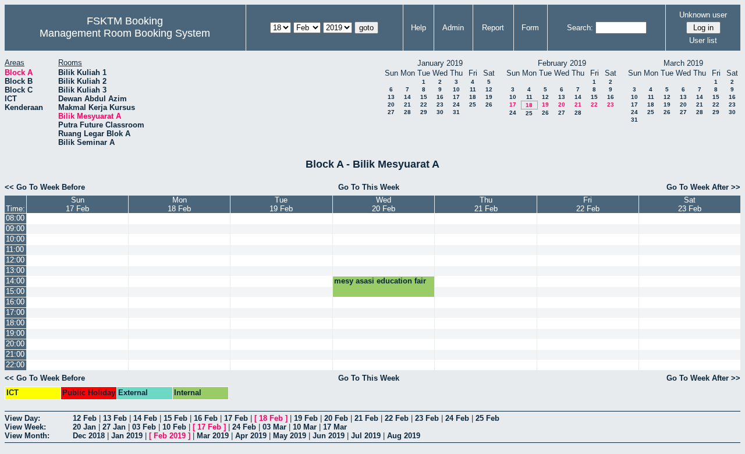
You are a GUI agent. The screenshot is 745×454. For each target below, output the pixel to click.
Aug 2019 (403, 435)
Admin (453, 27)
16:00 (15, 301)
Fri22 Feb (587, 204)
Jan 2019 (127, 435)
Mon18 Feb (179, 204)
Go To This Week (368, 187)
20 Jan (84, 427)
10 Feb (174, 427)
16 (440, 97)
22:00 (15, 364)
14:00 (15, 280)
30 (440, 112)
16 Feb (206, 418)
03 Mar (274, 427)
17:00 (15, 312)
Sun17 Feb (77, 204)
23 (440, 104)
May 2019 (289, 435)
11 (473, 89)
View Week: (25, 427)
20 (391, 104)
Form (530, 27)
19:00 (15, 333)
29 (423, 112)
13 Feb (115, 418)
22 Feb (397, 418)
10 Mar (305, 427)
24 (456, 104)
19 (488, 97)
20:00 (15, 343)
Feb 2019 (170, 435)
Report (493, 27)
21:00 (15, 354)
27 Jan (114, 427)
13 (391, 97)
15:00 (15, 291)
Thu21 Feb (486, 204)
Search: (580, 27)
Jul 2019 (366, 435)
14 (407, 97)
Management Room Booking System (125, 33)
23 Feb (427, 418)
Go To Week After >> (703, 187)
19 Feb (306, 418)
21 (407, 104)
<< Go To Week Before (45, 187)
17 (456, 97)
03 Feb (144, 427)
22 (423, 104)
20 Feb (336, 418)
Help (418, 27)
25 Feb (487, 418)
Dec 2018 (89, 435)
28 (407, 112)
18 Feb (271, 418)
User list (703, 40)
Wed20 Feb (383, 204)
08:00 (15, 218)
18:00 (15, 322)
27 (391, 112)
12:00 (15, 260)
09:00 (15, 228)
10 (456, 89)
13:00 (15, 270)
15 (423, 97)
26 (488, 104)
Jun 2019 (329, 435)
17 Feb (236, 418)
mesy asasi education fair (380, 280)
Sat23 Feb (689, 204)
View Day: (22, 418)
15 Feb (175, 418)
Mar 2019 (213, 435)
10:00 (15, 239)
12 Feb (85, 418)
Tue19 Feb (281, 204)
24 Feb (457, 418)
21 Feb (366, 418)
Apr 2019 (251, 435)
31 (456, 112)
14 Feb (145, 418)
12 (488, 89)
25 (472, 104)
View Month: (27, 435)
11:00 (15, 249)
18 (472, 97)
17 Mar (335, 427)
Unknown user (703, 14)
